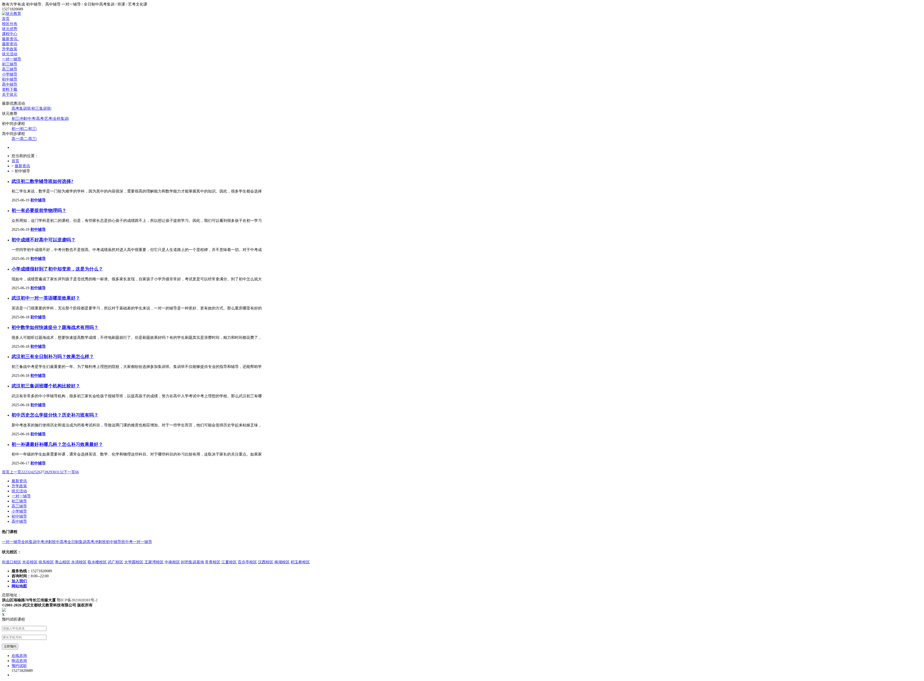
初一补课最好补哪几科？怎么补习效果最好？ (57, 444)
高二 (24, 139)
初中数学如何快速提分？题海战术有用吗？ (55, 327)
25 (35, 472)
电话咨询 (19, 661)
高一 (16, 139)
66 (77, 472)
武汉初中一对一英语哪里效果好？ (46, 298)
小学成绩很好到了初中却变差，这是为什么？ (57, 268)
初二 (24, 129)
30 (54, 472)
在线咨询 (19, 656)
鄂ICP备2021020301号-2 (77, 600)
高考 (40, 118)
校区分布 (9, 24)
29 (50, 472)
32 (62, 472)
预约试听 (19, 666)
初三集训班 (41, 108)
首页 (6, 19)
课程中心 (9, 34)
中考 (32, 118)
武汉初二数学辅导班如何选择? (42, 181)
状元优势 (9, 29)
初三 (32, 129)
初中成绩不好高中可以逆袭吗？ (44, 239)
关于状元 (9, 94)
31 (58, 472)
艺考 (49, 118)
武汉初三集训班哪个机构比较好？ (46, 385)
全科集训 (61, 118)
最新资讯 (10, 39)
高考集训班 (22, 108)
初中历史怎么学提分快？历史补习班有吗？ (55, 415)
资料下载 (9, 89)
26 (38, 472)
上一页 (15, 472)
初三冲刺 (20, 118)
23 (27, 472)
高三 (32, 139)
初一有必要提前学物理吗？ (39, 210)
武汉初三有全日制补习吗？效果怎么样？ (53, 356)
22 (23, 472)
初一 (16, 129)
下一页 (69, 472)
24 (31, 472)
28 (46, 472)
